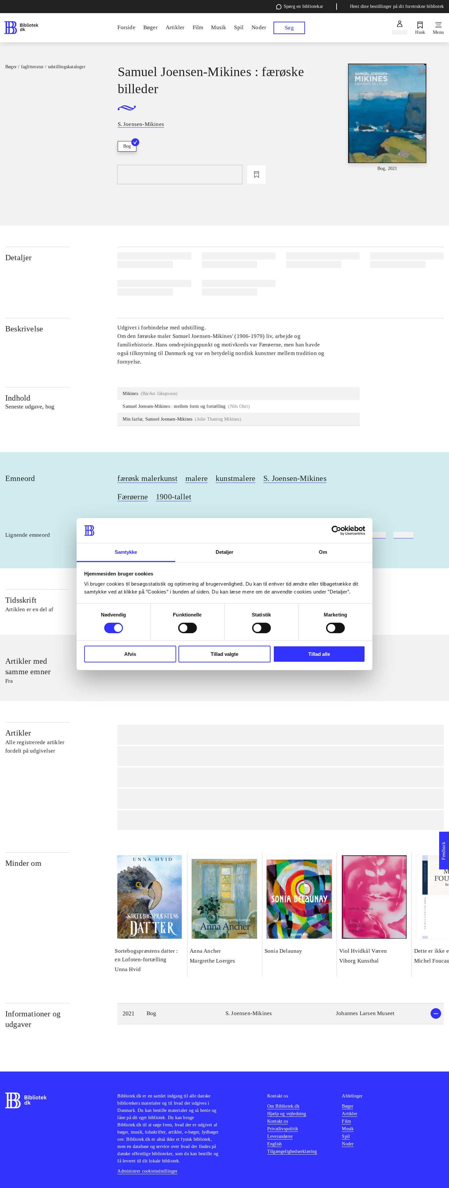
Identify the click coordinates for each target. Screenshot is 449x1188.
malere (196, 478)
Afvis (130, 654)
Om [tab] (323, 552)
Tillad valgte (224, 654)
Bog (127, 146)
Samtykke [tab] (126, 552)
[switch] (187, 628)
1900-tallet (173, 496)
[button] (280, 1013)
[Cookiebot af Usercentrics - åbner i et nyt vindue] (336, 530)
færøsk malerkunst (147, 478)
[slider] (387, 117)
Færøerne (132, 496)
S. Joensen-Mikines (294, 478)
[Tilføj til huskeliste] (256, 174)
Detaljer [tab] (225, 552)
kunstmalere (235, 478)
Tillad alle (319, 654)
